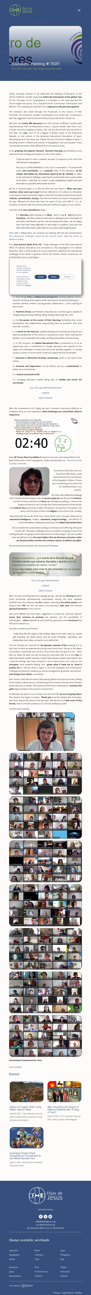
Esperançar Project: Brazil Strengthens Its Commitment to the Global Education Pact (25, 1156)
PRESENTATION (54, 388)
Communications (45, 1209)
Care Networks (29, 1113)
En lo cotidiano (66, 1116)
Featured (31, 1117)
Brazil (25, 1162)
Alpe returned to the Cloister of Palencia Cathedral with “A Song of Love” (63, 1109)
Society (61, 1119)
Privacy (57, 1292)
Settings (67, 277)
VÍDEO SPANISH (45, 398)
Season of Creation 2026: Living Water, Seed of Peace (25, 1108)
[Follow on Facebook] (41, 1216)
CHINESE (45, 393)
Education (27, 68)
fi (36, 1117)
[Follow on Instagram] (50, 1216)
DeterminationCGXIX (18, 1117)
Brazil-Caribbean (35, 1162)
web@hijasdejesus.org (45, 1221)
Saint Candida (15, 1067)
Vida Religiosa (71, 1119)
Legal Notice (67, 1292)
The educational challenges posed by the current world (35, 236)
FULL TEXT (34, 388)
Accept (40, 277)
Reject (53, 277)
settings (28, 285)
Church (39, 1113)
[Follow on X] (45, 1216)
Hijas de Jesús (39, 68)
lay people (51, 68)
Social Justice (23, 1120)
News (59, 68)
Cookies (78, 1292)
